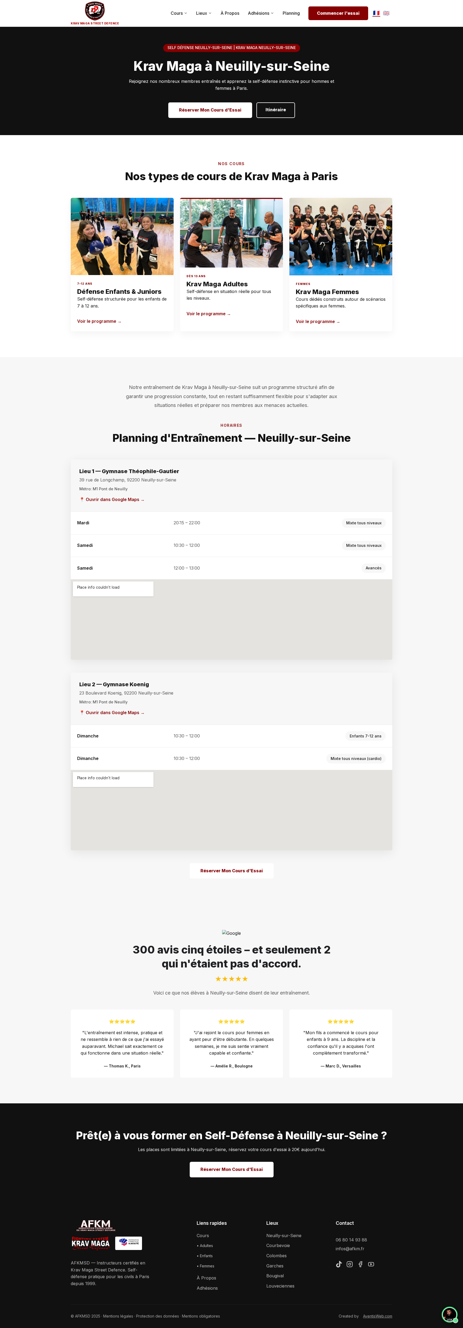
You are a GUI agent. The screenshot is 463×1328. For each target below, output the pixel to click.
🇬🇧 (386, 13)
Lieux (201, 13)
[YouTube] (371, 1265)
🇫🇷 (376, 13)
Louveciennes (280, 1286)
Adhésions (258, 13)
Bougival (275, 1275)
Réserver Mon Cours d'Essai (210, 110)
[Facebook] (360, 1265)
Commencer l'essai (338, 13)
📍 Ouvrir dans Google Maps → (112, 499)
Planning (291, 13)
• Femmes (205, 1266)
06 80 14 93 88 (351, 1239)
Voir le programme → (99, 321)
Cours (177, 13)
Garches (274, 1265)
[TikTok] (339, 1265)
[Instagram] (349, 1265)
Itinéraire (276, 109)
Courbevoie (278, 1245)
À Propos (230, 13)
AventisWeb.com (377, 1316)
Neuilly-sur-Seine (283, 1235)
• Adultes (205, 1245)
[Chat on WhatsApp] (450, 1315)
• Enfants (205, 1255)
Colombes (276, 1255)
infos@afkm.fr (350, 1248)
